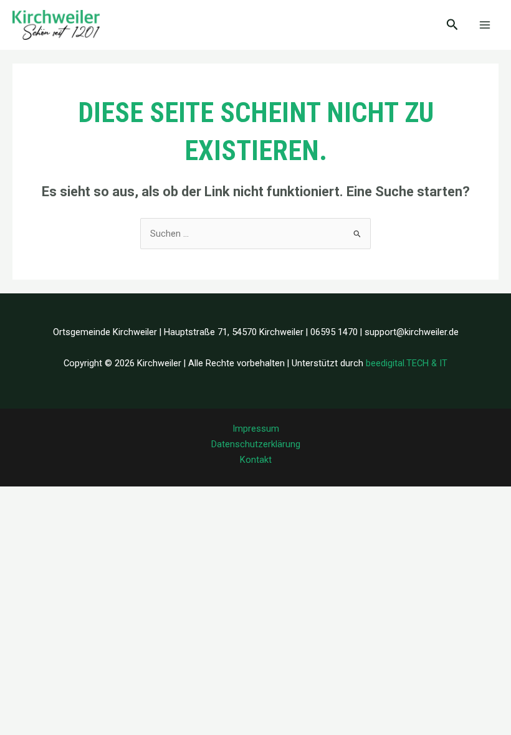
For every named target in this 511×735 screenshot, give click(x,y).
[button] (452, 25)
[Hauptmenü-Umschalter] (485, 25)
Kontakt (256, 459)
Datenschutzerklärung (255, 444)
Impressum (255, 428)
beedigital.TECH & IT (406, 363)
